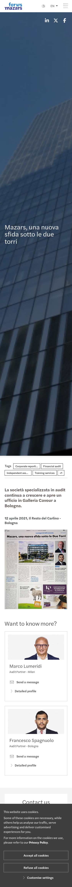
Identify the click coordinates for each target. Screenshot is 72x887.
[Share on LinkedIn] (47, 20)
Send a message (27, 682)
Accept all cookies (36, 855)
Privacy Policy (38, 842)
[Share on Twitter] (56, 20)
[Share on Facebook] (64, 20)
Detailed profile (25, 691)
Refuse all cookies (36, 867)
